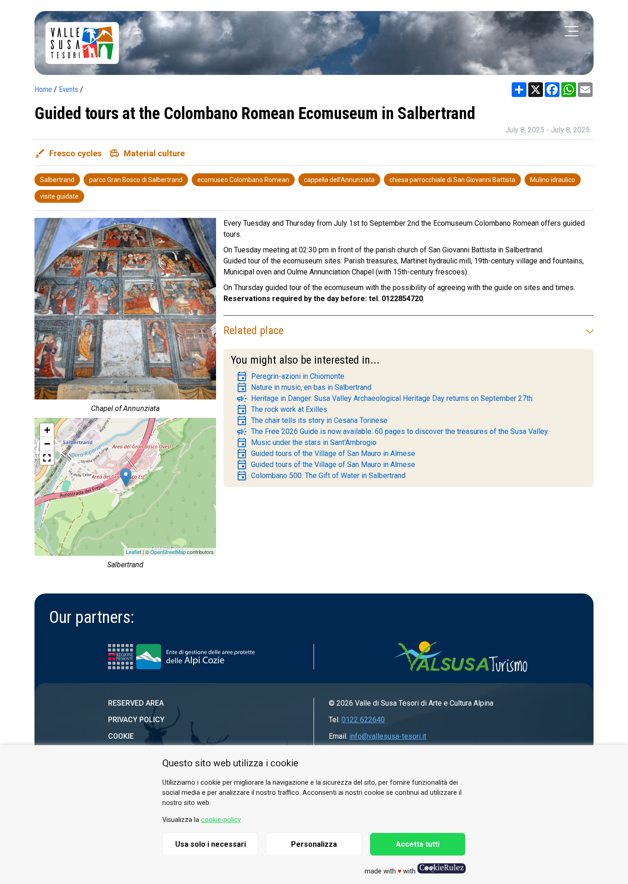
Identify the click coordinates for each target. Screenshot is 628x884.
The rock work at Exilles (281, 409)
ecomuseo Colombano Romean (243, 179)
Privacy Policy (136, 719)
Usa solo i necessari (210, 844)
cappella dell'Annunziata (339, 179)
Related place (253, 330)
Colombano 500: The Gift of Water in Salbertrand (320, 475)
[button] (47, 458)
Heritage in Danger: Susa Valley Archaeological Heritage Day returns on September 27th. (385, 398)
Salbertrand (57, 179)
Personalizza (314, 844)
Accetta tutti (418, 844)
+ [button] (47, 430)
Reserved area (136, 703)
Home (43, 89)
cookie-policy (221, 820)
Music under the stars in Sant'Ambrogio (306, 442)
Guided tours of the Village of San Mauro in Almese (325, 453)
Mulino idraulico (552, 179)
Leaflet (133, 551)
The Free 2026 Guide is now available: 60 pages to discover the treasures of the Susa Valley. (392, 431)
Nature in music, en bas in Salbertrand (303, 387)
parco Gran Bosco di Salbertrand (136, 179)
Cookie (121, 736)
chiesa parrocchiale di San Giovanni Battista (452, 179)
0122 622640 (363, 719)
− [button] (47, 444)
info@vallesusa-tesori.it (387, 736)
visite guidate (59, 196)
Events (68, 89)
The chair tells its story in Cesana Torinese (312, 420)
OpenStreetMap (168, 551)
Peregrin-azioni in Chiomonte (290, 376)
